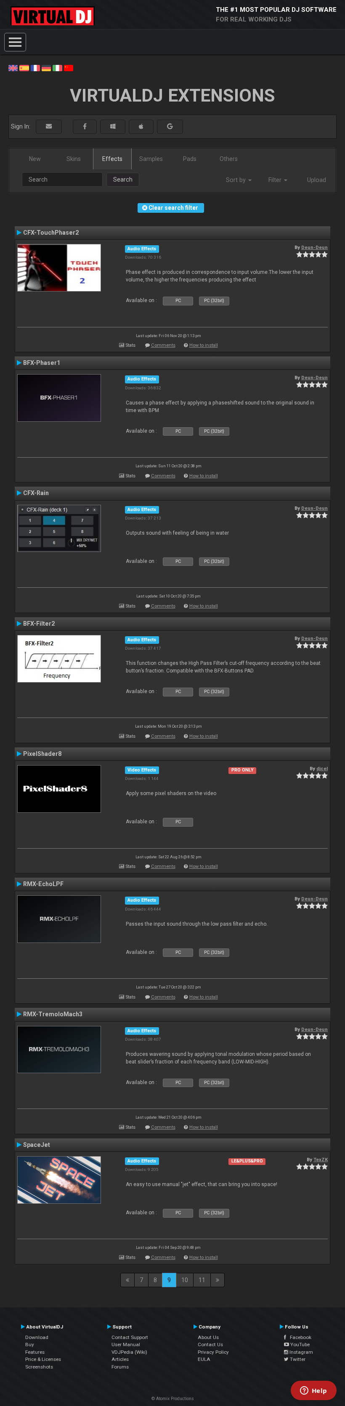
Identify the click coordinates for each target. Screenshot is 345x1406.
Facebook (298, 1337)
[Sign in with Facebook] (85, 127)
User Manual (125, 1344)
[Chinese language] (68, 67)
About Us (208, 1337)
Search (123, 179)
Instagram (300, 1352)
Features (35, 1352)
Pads (189, 158)
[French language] (35, 67)
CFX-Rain (36, 493)
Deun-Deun (314, 247)
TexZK (320, 1159)
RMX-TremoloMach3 (52, 1014)
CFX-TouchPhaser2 (51, 232)
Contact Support (129, 1337)
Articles (120, 1359)
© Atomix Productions (172, 1398)
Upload (316, 180)
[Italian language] (57, 67)
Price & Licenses (43, 1359)
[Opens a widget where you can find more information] (313, 1391)
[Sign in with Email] (49, 127)
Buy (29, 1344)
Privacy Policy (213, 1352)
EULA (204, 1359)
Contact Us (210, 1344)
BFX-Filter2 (39, 623)
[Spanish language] (24, 67)
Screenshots (39, 1367)
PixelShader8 (42, 753)
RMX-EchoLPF (43, 884)
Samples (151, 158)
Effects (112, 158)
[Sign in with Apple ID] (141, 127)
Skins (73, 158)
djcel (322, 768)
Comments (163, 345)
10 (184, 1280)
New (35, 158)
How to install (203, 345)
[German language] (46, 67)
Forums (120, 1367)
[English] (13, 67)
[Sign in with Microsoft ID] (112, 127)
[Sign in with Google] (170, 127)
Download (36, 1337)
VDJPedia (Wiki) (129, 1352)
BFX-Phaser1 (41, 362)
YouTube (299, 1344)
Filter (275, 180)
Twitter (297, 1359)
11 (202, 1280)
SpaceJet (36, 1144)
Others (229, 158)
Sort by (236, 180)
